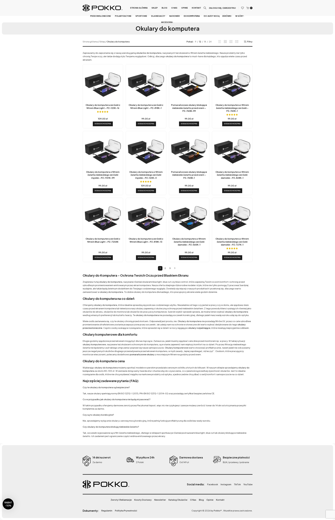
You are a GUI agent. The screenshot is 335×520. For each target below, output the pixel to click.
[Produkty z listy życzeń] (242, 8)
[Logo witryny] (102, 7)
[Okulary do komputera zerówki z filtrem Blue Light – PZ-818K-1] (146, 84)
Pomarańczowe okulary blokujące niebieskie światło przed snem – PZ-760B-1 (189, 175)
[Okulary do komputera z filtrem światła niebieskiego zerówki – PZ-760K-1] (232, 84)
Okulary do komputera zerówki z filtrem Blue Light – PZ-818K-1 (146, 106)
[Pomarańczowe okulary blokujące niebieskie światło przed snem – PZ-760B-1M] (189, 84)
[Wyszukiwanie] (205, 8)
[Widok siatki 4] (237, 42)
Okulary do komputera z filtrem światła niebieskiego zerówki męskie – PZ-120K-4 (146, 175)
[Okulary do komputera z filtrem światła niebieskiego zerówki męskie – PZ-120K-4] (146, 151)
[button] (103, 124)
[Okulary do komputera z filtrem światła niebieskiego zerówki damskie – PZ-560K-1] (189, 218)
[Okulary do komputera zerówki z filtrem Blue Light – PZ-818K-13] (146, 218)
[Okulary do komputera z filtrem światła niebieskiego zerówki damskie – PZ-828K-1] (232, 151)
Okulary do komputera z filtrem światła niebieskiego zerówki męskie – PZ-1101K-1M (103, 175)
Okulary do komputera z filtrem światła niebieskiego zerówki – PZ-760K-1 (232, 108)
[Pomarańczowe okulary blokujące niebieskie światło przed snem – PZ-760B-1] (189, 151)
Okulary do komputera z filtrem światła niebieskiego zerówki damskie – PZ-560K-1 (189, 241)
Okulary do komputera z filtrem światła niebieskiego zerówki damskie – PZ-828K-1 (232, 175)
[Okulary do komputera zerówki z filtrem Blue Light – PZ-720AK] (103, 218)
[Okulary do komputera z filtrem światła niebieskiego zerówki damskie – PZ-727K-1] (232, 218)
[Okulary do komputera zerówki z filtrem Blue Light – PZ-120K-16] (103, 84)
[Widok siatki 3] (231, 42)
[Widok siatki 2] (225, 42)
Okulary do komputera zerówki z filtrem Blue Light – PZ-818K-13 (146, 240)
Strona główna (90, 41)
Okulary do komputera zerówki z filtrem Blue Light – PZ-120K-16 (103, 106)
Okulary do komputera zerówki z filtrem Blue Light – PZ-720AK (103, 240)
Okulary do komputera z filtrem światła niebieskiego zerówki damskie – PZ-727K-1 (232, 241)
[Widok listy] (220, 42)
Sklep (102, 41)
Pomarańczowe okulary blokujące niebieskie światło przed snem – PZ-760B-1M (189, 108)
